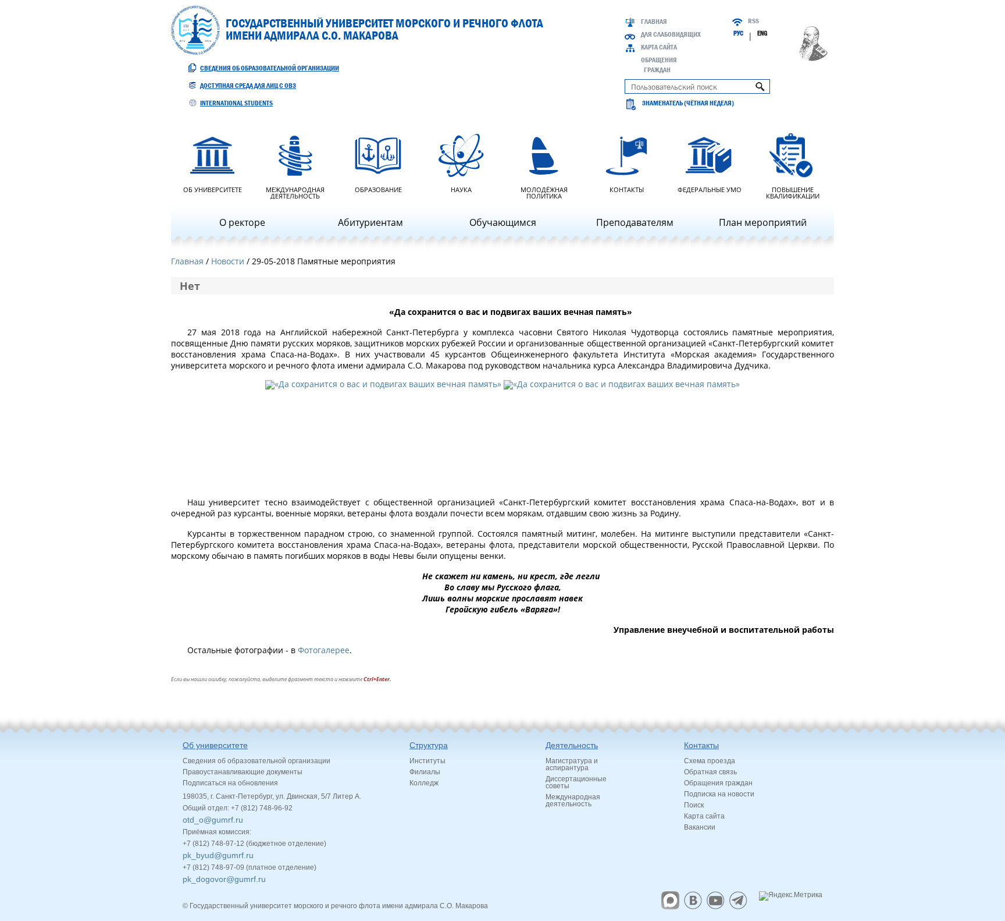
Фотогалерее (324, 650)
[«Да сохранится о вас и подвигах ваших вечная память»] (383, 437)
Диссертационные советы (576, 782)
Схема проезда (709, 761)
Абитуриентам (370, 222)
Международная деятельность (295, 192)
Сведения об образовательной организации (269, 68)
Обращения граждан (718, 783)
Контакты (627, 189)
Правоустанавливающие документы (242, 772)
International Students (236, 103)
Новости (227, 261)
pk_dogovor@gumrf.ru (224, 879)
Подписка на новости (719, 794)
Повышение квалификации (792, 192)
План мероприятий (763, 222)
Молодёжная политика (544, 192)
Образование (378, 189)
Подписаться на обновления (230, 783)
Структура (428, 745)
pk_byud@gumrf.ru (218, 855)
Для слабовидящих (671, 34)
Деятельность (572, 745)
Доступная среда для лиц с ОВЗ (248, 86)
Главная (654, 21)
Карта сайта (659, 47)
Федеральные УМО (710, 189)
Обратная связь (710, 772)
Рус (738, 33)
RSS (753, 21)
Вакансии (699, 827)
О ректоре (242, 222)
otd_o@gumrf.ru (213, 819)
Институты (427, 761)
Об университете (212, 189)
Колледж (424, 783)
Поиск (694, 805)
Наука (461, 189)
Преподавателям (634, 222)
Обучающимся (502, 222)
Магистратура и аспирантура (572, 764)
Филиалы (424, 772)
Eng (762, 33)
